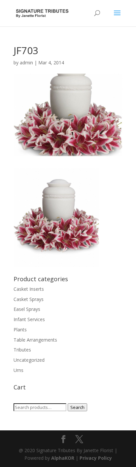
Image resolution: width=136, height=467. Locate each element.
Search (77, 407)
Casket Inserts (29, 289)
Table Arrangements (35, 340)
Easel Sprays (27, 309)
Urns (18, 370)
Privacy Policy (96, 458)
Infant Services (29, 319)
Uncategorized (29, 360)
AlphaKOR (62, 458)
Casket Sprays (29, 299)
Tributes (22, 350)
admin (26, 62)
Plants (20, 329)
